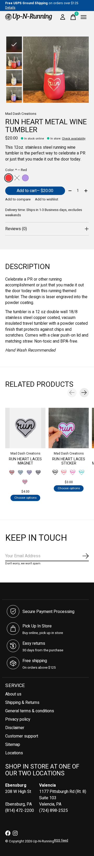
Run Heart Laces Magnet (25, 461)
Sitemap (12, 744)
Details (10, 7)
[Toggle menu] (83, 17)
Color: (16, 170)
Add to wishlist (46, 199)
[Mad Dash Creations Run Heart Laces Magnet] (25, 428)
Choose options (25, 498)
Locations (14, 753)
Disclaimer (14, 728)
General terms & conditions (29, 711)
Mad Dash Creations (20, 113)
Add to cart (35, 191)
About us (13, 694)
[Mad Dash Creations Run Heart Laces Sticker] (69, 428)
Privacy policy (17, 719)
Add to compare (18, 199)
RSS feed (61, 840)
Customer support (21, 736)
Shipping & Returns (22, 702)
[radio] (8, 177)
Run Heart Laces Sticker (68, 461)
